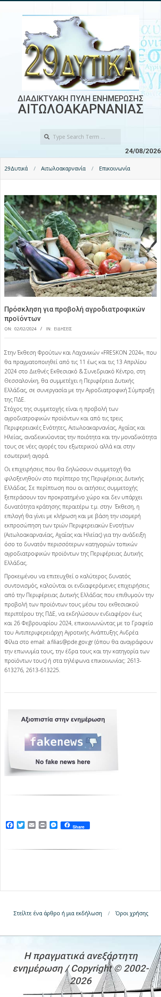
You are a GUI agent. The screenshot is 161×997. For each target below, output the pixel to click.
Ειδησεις (63, 329)
